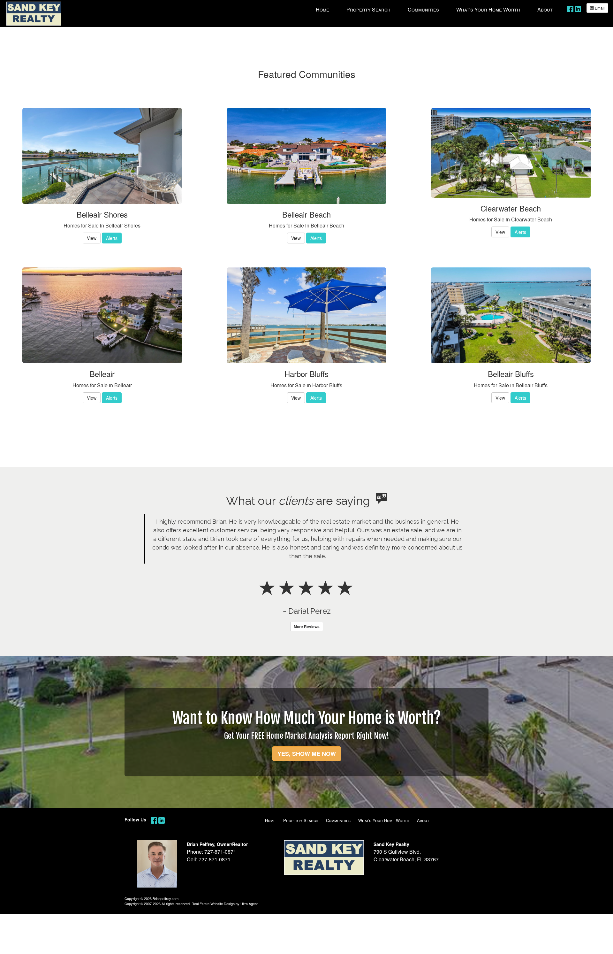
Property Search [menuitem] (368, 9)
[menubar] (434, 9)
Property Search (300, 820)
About (423, 820)
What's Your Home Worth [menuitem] (488, 9)
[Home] (34, 13)
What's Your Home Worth (383, 820)
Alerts (111, 238)
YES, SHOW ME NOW (306, 754)
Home (270, 820)
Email (599, 8)
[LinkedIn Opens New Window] (578, 8)
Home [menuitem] (322, 9)
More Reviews (307, 626)
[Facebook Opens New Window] (570, 8)
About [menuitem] (545, 9)
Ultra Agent (249, 903)
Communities (338, 820)
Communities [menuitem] (423, 9)
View (91, 238)
